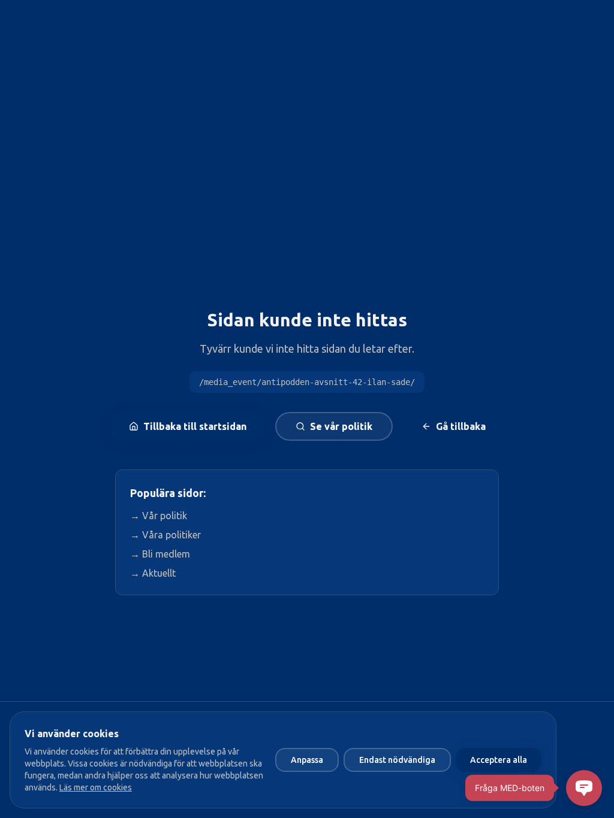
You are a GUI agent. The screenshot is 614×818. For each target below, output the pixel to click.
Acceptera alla (498, 760)
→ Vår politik (158, 515)
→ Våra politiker (165, 534)
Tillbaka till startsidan (194, 426)
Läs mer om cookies (95, 787)
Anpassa (307, 760)
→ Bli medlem (160, 554)
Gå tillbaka (461, 426)
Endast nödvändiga (397, 760)
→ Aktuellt (153, 573)
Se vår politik (341, 426)
